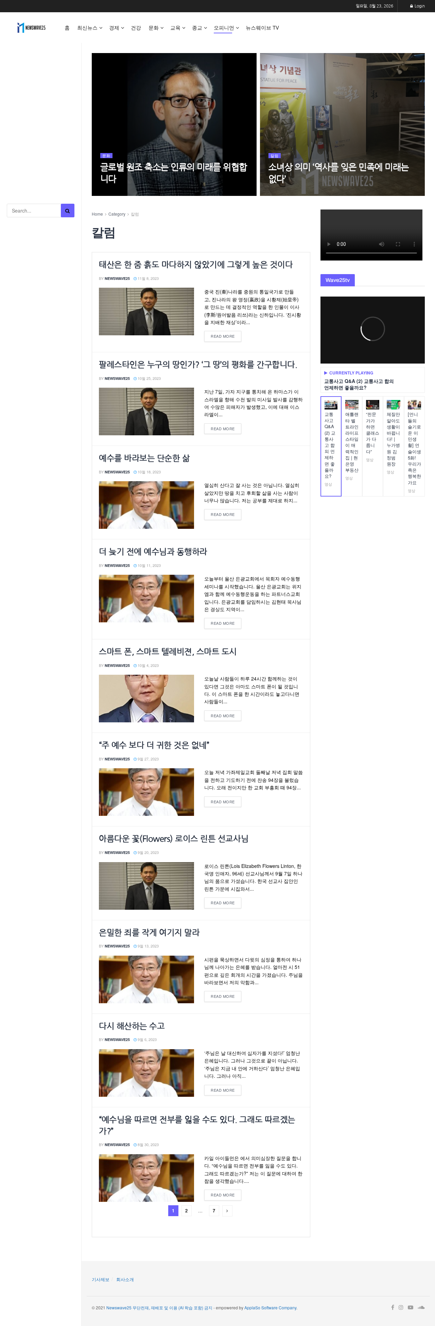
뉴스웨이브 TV (262, 27)
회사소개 (125, 1279)
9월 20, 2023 (148, 852)
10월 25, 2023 (149, 378)
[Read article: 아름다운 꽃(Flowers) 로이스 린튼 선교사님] (146, 886)
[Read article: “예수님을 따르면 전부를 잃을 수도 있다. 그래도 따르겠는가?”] (146, 1178)
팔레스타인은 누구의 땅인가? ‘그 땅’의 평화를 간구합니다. (198, 364)
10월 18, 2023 (149, 471)
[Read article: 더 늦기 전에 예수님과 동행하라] (146, 598)
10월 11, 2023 (149, 565)
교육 (175, 27)
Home (97, 214)
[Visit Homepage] (31, 27)
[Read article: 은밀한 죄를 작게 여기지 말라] (146, 979)
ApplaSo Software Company (270, 1307)
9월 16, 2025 (114, 193)
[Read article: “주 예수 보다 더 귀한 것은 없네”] (146, 792)
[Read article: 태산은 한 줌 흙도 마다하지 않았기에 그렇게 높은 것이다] (146, 311)
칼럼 (275, 155)
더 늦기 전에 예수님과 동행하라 (153, 552)
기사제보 (100, 1279)
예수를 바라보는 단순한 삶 (144, 458)
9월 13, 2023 (148, 946)
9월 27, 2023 (148, 758)
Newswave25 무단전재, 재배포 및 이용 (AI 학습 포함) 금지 (159, 1307)
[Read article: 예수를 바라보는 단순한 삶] (146, 505)
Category (116, 214)
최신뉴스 (87, 27)
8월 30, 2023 (148, 1144)
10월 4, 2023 (148, 665)
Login (419, 6)
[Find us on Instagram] (401, 1307)
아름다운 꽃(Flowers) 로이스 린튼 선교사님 (173, 839)
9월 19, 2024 (283, 193)
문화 (154, 27)
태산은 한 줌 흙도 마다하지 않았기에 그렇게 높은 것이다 (196, 265)
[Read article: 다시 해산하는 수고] (146, 1073)
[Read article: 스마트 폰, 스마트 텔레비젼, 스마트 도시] (146, 698)
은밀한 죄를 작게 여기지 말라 (149, 932)
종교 (197, 27)
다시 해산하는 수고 (131, 1026)
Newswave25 (117, 278)
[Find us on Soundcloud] (421, 1307)
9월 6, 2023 (147, 1039)
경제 (114, 27)
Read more (226, 335)
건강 (136, 27)
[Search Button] (67, 210)
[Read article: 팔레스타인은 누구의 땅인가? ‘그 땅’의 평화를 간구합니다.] (146, 411)
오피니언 (224, 27)
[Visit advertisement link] (40, 75)
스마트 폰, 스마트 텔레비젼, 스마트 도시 (168, 652)
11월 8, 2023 (148, 278)
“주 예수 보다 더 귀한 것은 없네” (154, 745)
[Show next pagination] (227, 1210)
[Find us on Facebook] (392, 1307)
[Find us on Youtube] (410, 1307)
